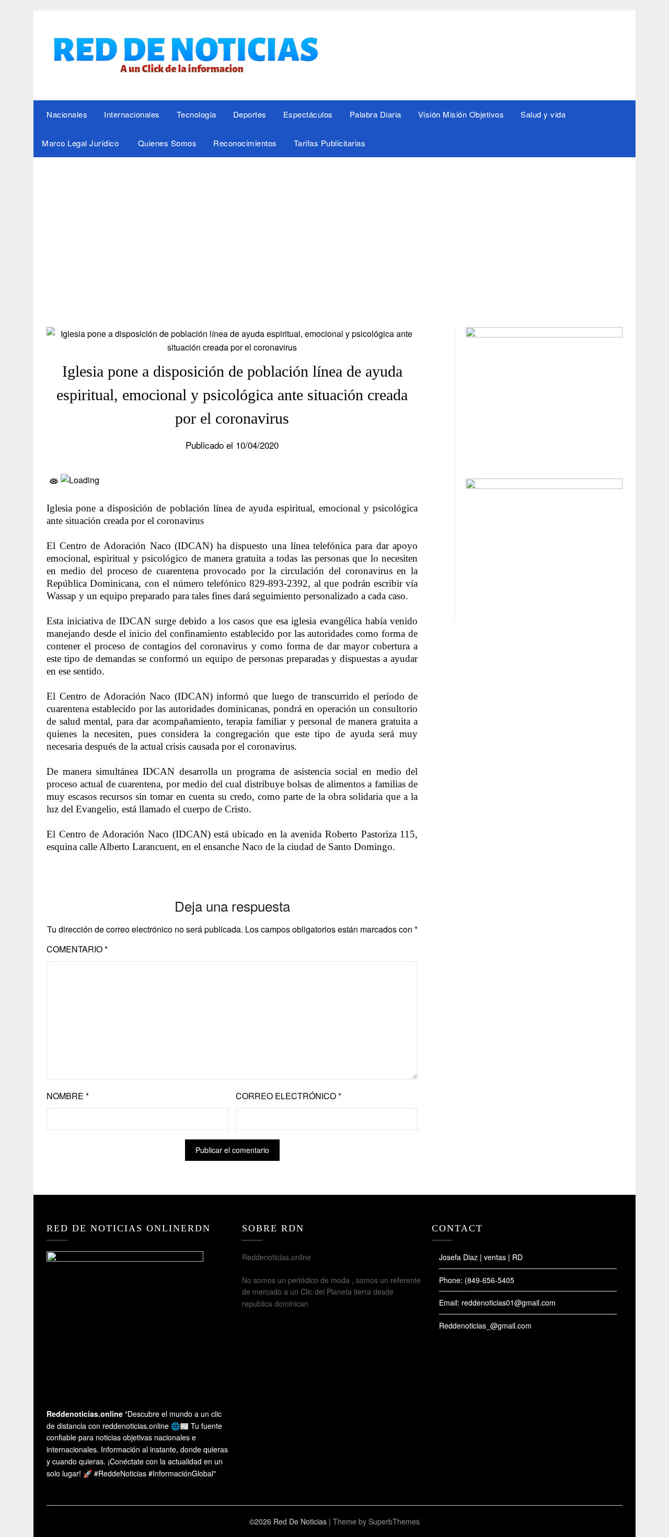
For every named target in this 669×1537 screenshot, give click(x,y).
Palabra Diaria (375, 114)
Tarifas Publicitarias (330, 142)
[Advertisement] (334, 235)
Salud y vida (543, 114)
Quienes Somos (167, 142)
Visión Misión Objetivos (461, 114)
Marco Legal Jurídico (81, 142)
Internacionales (132, 114)
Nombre (68, 1096)
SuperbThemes (394, 1521)
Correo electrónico (288, 1096)
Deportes (250, 114)
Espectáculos (308, 114)
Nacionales (67, 114)
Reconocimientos (245, 142)
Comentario (77, 949)
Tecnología (196, 114)
